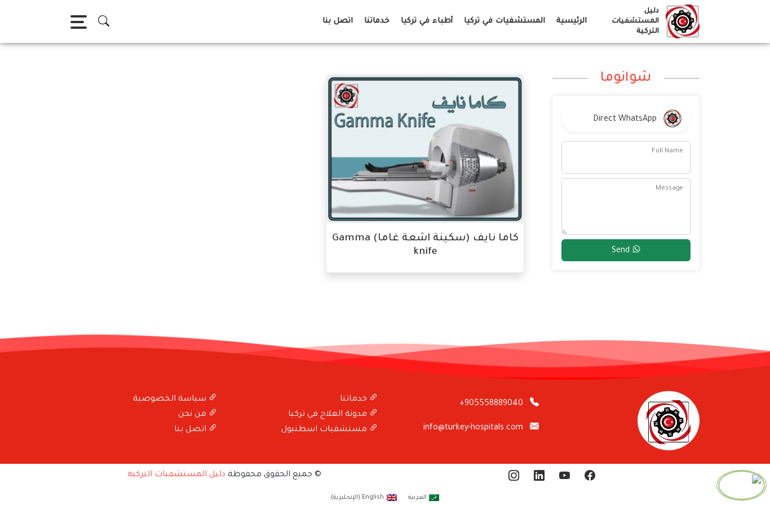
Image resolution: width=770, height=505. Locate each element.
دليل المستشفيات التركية (176, 475)
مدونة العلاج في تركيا (328, 414)
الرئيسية (571, 21)
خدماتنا (377, 21)
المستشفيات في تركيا (504, 21)
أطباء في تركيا (427, 21)
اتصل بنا (337, 21)
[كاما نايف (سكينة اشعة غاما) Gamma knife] (425, 149)
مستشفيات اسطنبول (325, 429)
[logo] (680, 21)
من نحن (193, 414)
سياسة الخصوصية (171, 399)
